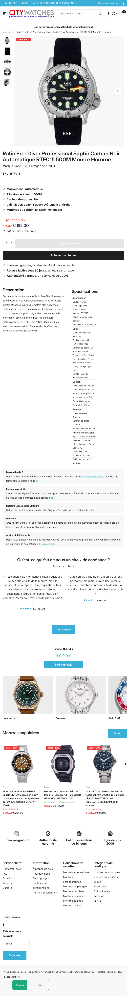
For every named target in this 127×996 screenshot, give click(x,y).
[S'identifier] (115, 13)
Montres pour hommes (106, 872)
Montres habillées (73, 891)
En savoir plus (46, 543)
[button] (118, 91)
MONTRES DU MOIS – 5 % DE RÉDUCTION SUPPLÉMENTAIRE (40, 3)
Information (41, 863)
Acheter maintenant (63, 255)
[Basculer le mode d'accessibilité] (122, 3)
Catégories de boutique (103, 864)
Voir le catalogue (4, 13)
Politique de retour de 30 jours (79, 841)
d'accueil (7, 32)
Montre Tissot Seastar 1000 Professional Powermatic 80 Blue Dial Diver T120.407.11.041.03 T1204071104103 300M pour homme (104, 798)
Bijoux (97, 881)
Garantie (8, 887)
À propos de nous (43, 868)
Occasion (98, 896)
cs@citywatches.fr (94, 476)
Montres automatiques (76, 872)
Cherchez (100, 13)
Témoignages (41, 878)
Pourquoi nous (41, 873)
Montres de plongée (75, 886)
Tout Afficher (63, 629)
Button (117, 733)
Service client (12, 863)
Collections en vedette (73, 864)
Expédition (9, 878)
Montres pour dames (105, 877)
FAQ (5, 873)
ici (37, 480)
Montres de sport (73, 905)
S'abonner (15, 955)
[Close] (111, 971)
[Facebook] (3, 925)
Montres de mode (73, 896)
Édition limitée (101, 891)
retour (92, 510)
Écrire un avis (63, 664)
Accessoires (100, 886)
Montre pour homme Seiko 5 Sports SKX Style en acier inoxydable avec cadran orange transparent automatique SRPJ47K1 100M (21, 798)
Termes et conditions (45, 892)
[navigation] (7, 40)
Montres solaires (73, 900)
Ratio (17, 166)
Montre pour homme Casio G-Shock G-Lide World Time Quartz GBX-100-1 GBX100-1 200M (62, 795)
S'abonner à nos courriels (12, 934)
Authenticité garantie (48, 841)
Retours (7, 883)
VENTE (97, 900)
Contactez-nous (12, 868)
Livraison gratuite (17, 840)
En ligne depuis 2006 (110, 841)
